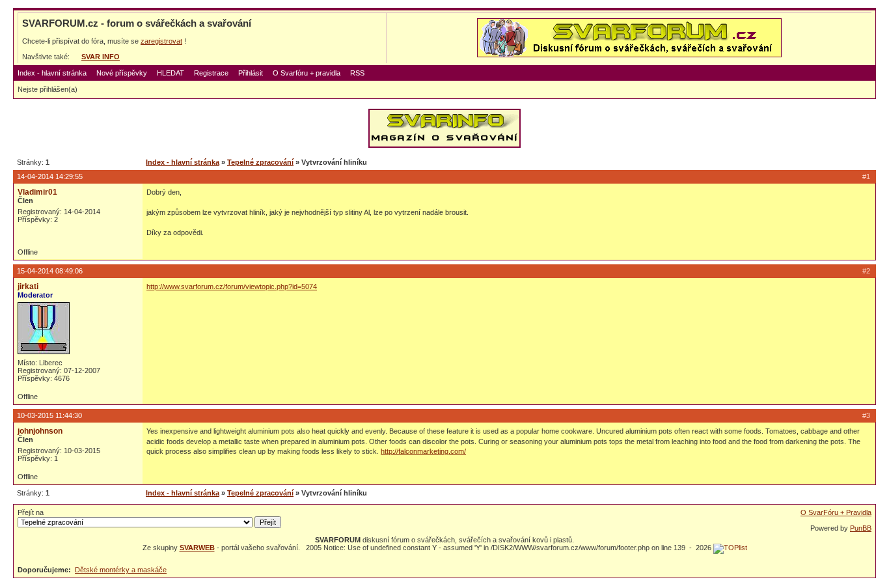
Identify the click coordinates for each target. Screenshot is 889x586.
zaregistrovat (161, 41)
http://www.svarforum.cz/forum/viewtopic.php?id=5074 (231, 286)
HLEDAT (170, 73)
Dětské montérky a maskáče (121, 570)
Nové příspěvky (121, 73)
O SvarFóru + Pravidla (835, 512)
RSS (357, 73)
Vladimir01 (37, 192)
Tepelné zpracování (260, 162)
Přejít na (31, 512)
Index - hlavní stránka (52, 73)
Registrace (211, 73)
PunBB (860, 528)
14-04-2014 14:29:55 (50, 176)
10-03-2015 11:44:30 (49, 415)
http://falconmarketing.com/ (423, 451)
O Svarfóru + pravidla (306, 73)
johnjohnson (40, 431)
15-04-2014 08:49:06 (50, 271)
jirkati (28, 286)
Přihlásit (250, 73)
